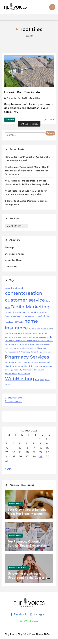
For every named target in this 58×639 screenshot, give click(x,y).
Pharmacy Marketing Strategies (20, 345)
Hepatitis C (40, 316)
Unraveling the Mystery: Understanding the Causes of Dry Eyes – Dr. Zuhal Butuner (28, 577)
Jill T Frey (49, 119)
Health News (15, 503)
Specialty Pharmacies (24, 370)
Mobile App (10, 333)
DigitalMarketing (30, 306)
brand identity (18, 288)
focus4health (13, 401)
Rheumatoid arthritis (24, 366)
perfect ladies (31, 337)
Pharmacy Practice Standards (22, 348)
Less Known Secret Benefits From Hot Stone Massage (27, 511)
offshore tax (19, 337)
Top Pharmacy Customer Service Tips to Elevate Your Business (27, 545)
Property (9, 119)
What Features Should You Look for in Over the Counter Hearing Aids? (26, 192)
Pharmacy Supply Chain (16, 362)
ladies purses (47, 329)
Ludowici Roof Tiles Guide (22, 92)
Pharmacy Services (27, 357)
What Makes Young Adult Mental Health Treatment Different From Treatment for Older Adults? (27, 170)
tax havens (39, 370)
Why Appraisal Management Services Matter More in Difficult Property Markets (28, 182)
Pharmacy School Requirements (35, 352)
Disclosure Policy (14, 254)
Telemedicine (11, 374)
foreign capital (27, 316)
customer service (25, 300)
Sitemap (9, 247)
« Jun (8, 468)
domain (8, 312)
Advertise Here (13, 260)
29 (41, 456)
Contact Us (11, 266)
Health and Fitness (18, 567)
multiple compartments (27, 333)
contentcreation (23, 293)
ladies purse (34, 329)
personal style (45, 337)
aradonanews (14, 397)
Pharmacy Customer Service (39, 341)
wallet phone (24, 374)
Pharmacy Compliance (15, 341)
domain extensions (38, 312)
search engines (42, 366)
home (31, 321)
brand (8, 288)
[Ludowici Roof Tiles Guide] (29, 71)
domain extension (21, 312)
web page (39, 380)
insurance (16, 327)
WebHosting (19, 378)
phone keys (33, 362)
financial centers (12, 316)
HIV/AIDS (19, 322)
